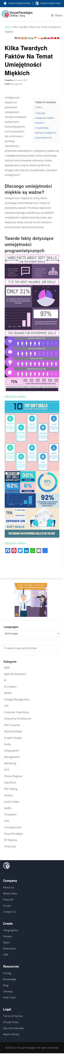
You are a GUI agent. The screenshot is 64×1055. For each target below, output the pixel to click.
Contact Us (9, 911)
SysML (8, 808)
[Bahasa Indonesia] (35, 38)
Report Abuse (11, 1034)
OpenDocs (10, 782)
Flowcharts (9, 948)
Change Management (16, 699)
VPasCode (10, 846)
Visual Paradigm (13, 833)
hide (39, 107)
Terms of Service (13, 1016)
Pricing (7, 973)
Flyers (6, 942)
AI (5, 680)
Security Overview (13, 1028)
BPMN (8, 693)
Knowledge (9, 979)
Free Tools (9, 997)
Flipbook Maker (13, 731)
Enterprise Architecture (17, 718)
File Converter (12, 725)
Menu (58, 15)
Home (8, 26)
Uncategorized (12, 827)
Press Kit (8, 899)
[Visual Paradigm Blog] (17, 15)
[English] (19, 38)
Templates (10, 814)
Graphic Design (13, 737)
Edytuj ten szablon (15, 396)
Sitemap (8, 991)
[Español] (22, 38)
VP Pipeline (10, 840)
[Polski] (42, 38)
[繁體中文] (58, 38)
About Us (8, 887)
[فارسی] (25, 38)
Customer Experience (16, 712)
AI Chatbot (10, 686)
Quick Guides (11, 801)
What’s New (10, 893)
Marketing (10, 763)
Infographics (11, 750)
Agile (7, 667)
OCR (6, 769)
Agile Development (15, 674)
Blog (6, 985)
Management (16, 84)
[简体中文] (55, 38)
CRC (6, 706)
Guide (7, 744)
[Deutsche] (15, 38)
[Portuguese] (45, 38)
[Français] (28, 38)
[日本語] (38, 38)
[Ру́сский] (48, 38)
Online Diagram (13, 776)
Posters (8, 795)
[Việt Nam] (51, 38)
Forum (7, 905)
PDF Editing (10, 789)
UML (7, 821)
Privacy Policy (11, 1022)
